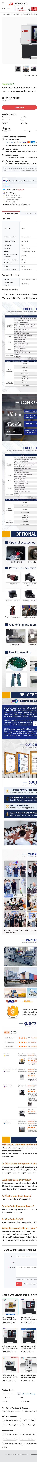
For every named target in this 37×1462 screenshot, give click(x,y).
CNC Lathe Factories (10, 1439)
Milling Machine (29, 1420)
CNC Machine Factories (11, 1434)
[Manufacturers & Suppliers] (18, 3)
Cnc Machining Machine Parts (13, 1444)
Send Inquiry (19, 107)
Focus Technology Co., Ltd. (25, 1454)
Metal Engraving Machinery (12, 1420)
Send (18, 1284)
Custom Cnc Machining (27, 1439)
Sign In (5, 204)
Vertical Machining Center (11, 1425)
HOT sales (23, 1398)
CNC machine (6, 1401)
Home (3, 14)
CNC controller (24, 1401)
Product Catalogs (29, 1394)
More (3, 1447)
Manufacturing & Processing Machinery (17, 14)
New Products (6, 1398)
